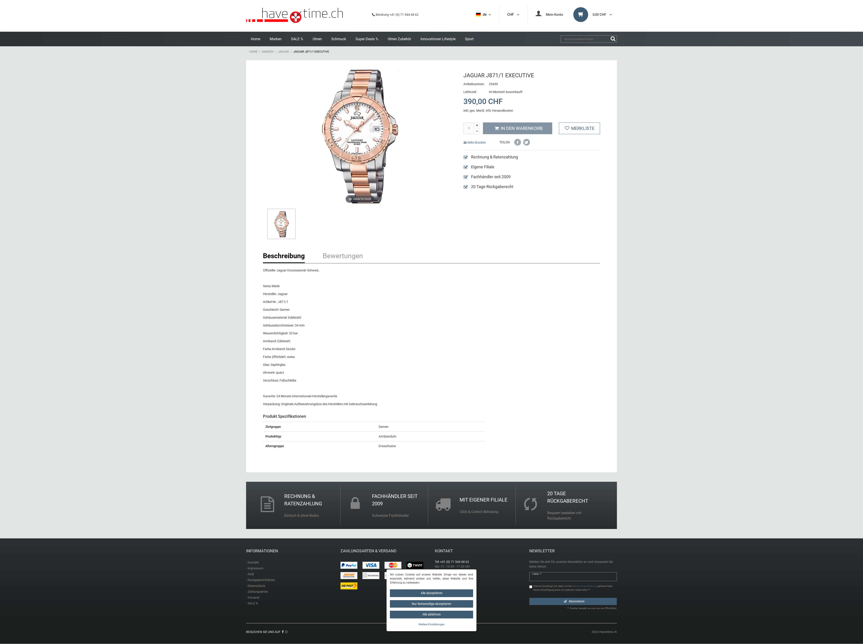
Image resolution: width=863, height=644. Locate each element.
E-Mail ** (537, 574)
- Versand (252, 597)
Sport (469, 39)
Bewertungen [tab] (343, 256)
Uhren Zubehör (399, 39)
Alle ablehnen (431, 614)
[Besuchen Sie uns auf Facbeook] (282, 632)
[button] (517, 142)
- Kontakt (252, 562)
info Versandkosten (499, 110)
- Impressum (254, 568)
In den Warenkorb (522, 128)
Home (255, 39)
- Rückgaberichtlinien (260, 580)
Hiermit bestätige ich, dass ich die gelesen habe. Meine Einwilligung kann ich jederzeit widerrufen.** (573, 588)
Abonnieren (577, 601)
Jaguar (283, 51)
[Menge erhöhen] (477, 125)
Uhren (317, 39)
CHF (511, 14)
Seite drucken (476, 142)
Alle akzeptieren (432, 593)
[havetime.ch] (294, 16)
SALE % (297, 39)
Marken (276, 39)
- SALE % (252, 603)
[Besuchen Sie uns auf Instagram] (286, 632)
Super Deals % (367, 39)
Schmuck (338, 39)
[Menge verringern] (477, 131)
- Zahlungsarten (257, 591)
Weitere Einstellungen (431, 624)
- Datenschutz (255, 586)
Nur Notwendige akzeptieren (431, 604)
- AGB (250, 574)
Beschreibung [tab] (284, 256)
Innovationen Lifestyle (438, 39)
